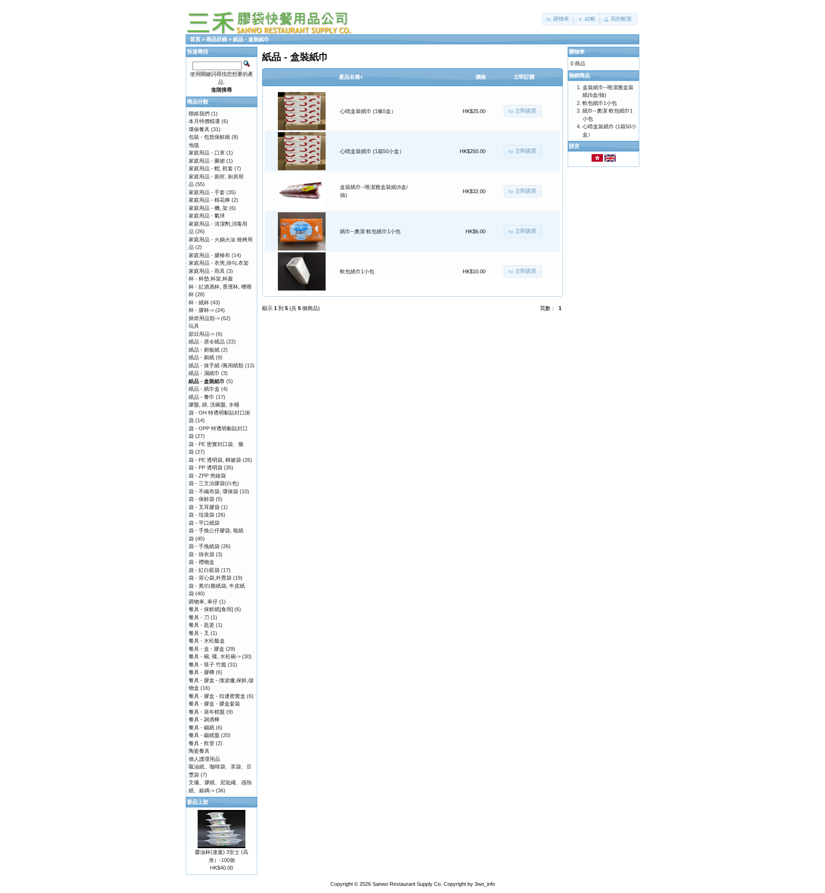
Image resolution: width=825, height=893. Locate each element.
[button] (558, 19)
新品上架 (197, 802)
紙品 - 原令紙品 (207, 341)
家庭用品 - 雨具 (207, 271)
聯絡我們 (199, 113)
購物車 (577, 51)
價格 (481, 77)
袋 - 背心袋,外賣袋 (210, 578)
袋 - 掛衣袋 (201, 554)
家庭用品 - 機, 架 (208, 208)
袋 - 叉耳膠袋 (204, 507)
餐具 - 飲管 (201, 743)
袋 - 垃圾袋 (201, 515)
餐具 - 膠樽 (201, 672)
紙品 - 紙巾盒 (204, 389)
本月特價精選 (204, 121)
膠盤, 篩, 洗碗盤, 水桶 (214, 404)
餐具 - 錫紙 (201, 727)
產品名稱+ (351, 77)
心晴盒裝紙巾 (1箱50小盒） (372, 151)
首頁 (195, 39)
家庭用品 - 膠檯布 (209, 255)
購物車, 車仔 (203, 601)
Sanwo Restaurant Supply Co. (407, 884)
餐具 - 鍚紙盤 (204, 735)
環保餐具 (199, 129)
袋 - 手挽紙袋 (204, 546)
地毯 (194, 145)
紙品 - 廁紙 (201, 357)
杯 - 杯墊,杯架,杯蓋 (211, 278)
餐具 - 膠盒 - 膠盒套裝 (214, 703)
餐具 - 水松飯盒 (207, 641)
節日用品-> (201, 334)
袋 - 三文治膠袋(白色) (214, 483)
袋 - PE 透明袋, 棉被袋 (215, 460)
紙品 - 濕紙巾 (204, 373)
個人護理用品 (204, 759)
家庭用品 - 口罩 (207, 153)
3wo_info (485, 884)
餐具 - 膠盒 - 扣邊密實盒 (217, 696)
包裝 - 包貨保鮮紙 (209, 137)
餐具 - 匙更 (201, 625)
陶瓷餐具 (199, 751)
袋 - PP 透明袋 (205, 467)
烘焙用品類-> (204, 318)
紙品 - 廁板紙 (204, 350)
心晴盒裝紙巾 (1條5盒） (368, 111)
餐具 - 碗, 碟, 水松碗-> (215, 656)
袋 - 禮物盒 (201, 562)
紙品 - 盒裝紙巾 (251, 39)
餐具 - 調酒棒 (204, 719)
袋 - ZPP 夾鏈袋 (207, 475)
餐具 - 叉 (199, 633)
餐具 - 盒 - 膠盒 (206, 649)
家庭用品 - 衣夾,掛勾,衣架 (219, 263)
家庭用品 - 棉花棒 (209, 200)
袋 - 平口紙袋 (204, 523)
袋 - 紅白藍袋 (204, 570)
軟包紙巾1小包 (357, 271)
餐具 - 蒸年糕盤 (207, 712)
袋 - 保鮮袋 (201, 499)
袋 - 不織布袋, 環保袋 (213, 491)
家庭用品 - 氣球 (207, 215)
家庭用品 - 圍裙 (207, 161)
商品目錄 (216, 39)
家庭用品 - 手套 (207, 192)
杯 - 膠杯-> (201, 310)
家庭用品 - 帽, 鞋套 (211, 168)
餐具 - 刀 (199, 617)
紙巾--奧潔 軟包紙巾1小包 (370, 231)
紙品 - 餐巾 (201, 397)
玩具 (194, 326)
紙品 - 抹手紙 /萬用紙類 (216, 365)
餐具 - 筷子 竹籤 (207, 664)
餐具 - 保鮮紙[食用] (211, 609)
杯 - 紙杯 (199, 302)
